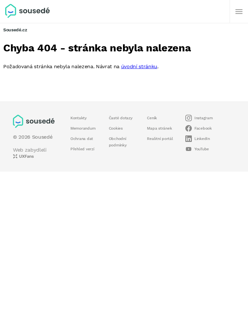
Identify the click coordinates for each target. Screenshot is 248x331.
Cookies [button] (116, 128)
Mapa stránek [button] (159, 128)
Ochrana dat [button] (81, 138)
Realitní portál (160, 138)
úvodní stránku (139, 66)
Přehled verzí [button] (82, 149)
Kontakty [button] (78, 118)
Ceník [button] (152, 118)
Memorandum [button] (82, 128)
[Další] (239, 12)
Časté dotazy (121, 118)
